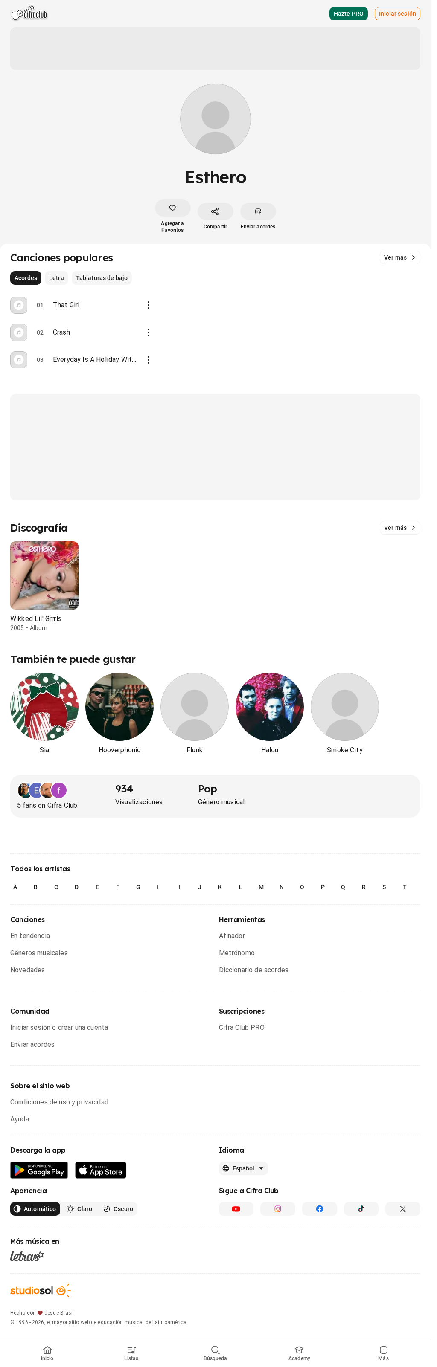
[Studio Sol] (40, 1290)
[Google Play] (39, 1170)
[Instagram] (277, 1209)
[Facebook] (319, 1209)
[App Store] (101, 1170)
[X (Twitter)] (402, 1209)
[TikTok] (361, 1209)
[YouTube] (236, 1209)
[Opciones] (148, 305)
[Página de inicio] (29, 13)
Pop (207, 788)
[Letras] (27, 1256)
